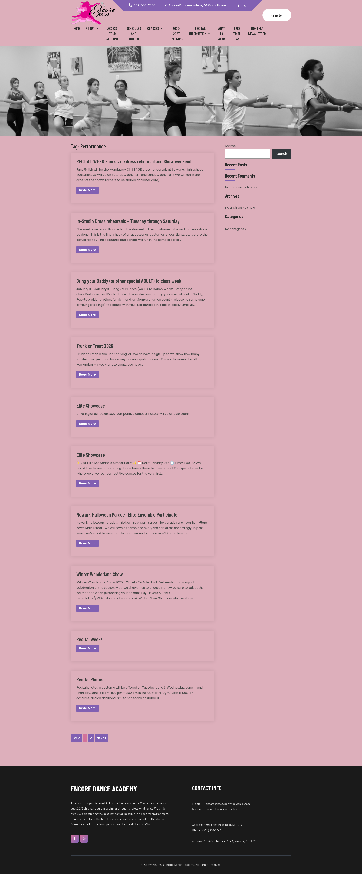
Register (277, 15)
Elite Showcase (90, 405)
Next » (101, 738)
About (90, 28)
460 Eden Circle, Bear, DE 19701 (224, 825)
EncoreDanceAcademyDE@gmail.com (197, 5)
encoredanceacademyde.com (223, 809)
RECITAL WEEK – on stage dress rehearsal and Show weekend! (134, 161)
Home (77, 28)
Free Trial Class (237, 33)
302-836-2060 (144, 5)
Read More (87, 190)
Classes (153, 28)
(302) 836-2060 (211, 830)
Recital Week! (89, 639)
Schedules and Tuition (133, 33)
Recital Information (197, 31)
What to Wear (221, 33)
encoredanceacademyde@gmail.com (228, 804)
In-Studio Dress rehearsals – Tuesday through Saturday (128, 221)
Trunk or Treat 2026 (94, 346)
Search (230, 146)
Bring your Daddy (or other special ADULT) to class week (128, 281)
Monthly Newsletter (257, 31)
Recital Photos (89, 679)
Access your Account (112, 33)
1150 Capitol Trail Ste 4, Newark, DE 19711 (230, 841)
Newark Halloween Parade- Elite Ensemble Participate (126, 514)
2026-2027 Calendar (176, 33)
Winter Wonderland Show (99, 574)
